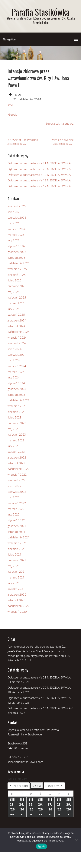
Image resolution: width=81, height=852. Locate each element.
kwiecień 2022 (17, 503)
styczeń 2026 (16, 246)
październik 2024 (19, 332)
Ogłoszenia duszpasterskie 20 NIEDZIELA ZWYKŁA (39, 169)
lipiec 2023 (14, 417)
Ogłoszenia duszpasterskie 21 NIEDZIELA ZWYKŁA (39, 163)
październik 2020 (19, 606)
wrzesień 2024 (17, 337)
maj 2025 (14, 292)
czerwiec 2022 (17, 491)
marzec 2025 (16, 303)
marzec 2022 (16, 509)
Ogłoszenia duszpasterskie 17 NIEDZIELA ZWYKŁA (39, 186)
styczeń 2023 (16, 451)
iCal (10, 105)
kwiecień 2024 (17, 366)
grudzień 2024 (17, 320)
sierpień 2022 (17, 480)
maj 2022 (14, 497)
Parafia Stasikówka (41, 11)
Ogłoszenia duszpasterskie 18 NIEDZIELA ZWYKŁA (39, 180)
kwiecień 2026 (17, 229)
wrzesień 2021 (17, 543)
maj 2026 (14, 223)
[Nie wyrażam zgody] (76, 840)
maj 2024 (14, 360)
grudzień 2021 (17, 526)
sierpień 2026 (17, 206)
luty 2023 (14, 446)
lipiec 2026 (14, 212)
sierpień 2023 (17, 412)
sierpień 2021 (17, 549)
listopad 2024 (16, 326)
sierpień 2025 (17, 275)
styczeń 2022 (16, 520)
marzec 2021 (16, 577)
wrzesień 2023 (17, 406)
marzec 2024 (16, 372)
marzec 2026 (16, 234)
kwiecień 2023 (17, 434)
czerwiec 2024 (17, 354)
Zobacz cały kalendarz (59, 123)
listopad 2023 (16, 394)
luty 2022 (14, 514)
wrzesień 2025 (17, 269)
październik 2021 (19, 537)
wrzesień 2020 (17, 611)
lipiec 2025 (14, 280)
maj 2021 (14, 566)
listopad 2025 (16, 257)
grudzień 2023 (17, 389)
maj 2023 (14, 429)
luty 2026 (14, 240)
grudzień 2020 (17, 594)
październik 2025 (19, 263)
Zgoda (41, 846)
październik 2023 (19, 400)
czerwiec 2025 (17, 286)
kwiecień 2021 (17, 571)
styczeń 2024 (16, 383)
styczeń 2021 (16, 588)
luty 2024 (14, 377)
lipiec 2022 (14, 486)
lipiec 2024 (14, 349)
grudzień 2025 (17, 252)
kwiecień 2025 (17, 297)
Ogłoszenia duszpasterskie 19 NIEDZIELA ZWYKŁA (39, 175)
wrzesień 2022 (17, 474)
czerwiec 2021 (17, 560)
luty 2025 (14, 309)
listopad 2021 (16, 532)
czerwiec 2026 (17, 217)
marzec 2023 (16, 440)
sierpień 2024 (17, 343)
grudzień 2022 (17, 457)
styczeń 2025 (16, 314)
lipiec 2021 (14, 554)
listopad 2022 (16, 463)
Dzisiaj (37, 786)
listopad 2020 (16, 600)
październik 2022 (19, 469)
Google (12, 114)
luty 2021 (14, 583)
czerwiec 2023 (17, 423)
